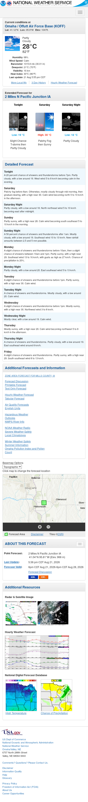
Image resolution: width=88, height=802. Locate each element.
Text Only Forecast (15, 388)
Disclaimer (37, 534)
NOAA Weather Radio (17, 427)
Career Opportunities (13, 793)
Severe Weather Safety (18, 431)
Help (4, 774)
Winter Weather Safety (18, 441)
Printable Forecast (15, 385)
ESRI (60, 534)
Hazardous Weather (16, 414)
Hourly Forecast (64, 82)
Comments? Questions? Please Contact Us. (25, 762)
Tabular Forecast (14, 398)
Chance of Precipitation (54, 713)
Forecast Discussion (16, 381)
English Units (12, 408)
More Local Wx (19, 82)
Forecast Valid (12, 567)
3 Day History (39, 82)
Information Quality (12, 771)
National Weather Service (15, 745)
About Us (7, 790)
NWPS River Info (14, 421)
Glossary (7, 777)
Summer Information (16, 445)
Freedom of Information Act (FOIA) (20, 786)
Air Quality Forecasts (17, 404)
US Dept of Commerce (14, 739)
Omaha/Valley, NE (11, 749)
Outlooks (10, 418)
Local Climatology (15, 435)
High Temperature (16, 713)
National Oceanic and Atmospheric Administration (27, 742)
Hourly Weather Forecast (19, 394)
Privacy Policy (9, 783)
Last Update (11, 562)
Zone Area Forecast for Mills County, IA (30, 375)
